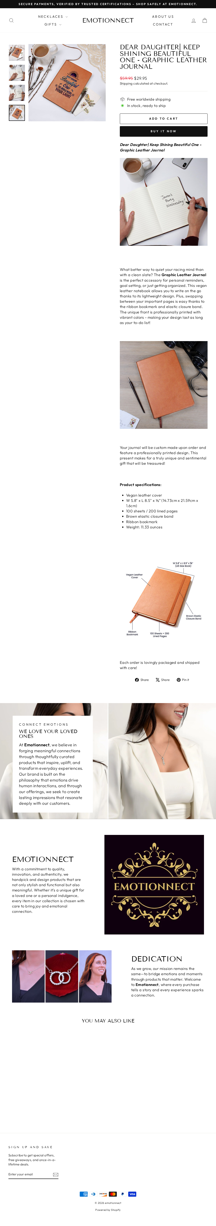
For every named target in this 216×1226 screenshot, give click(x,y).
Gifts (51, 24)
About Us (163, 16)
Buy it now (164, 131)
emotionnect (108, 20)
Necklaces (51, 16)
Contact (163, 24)
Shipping (126, 83)
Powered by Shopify (107, 1209)
